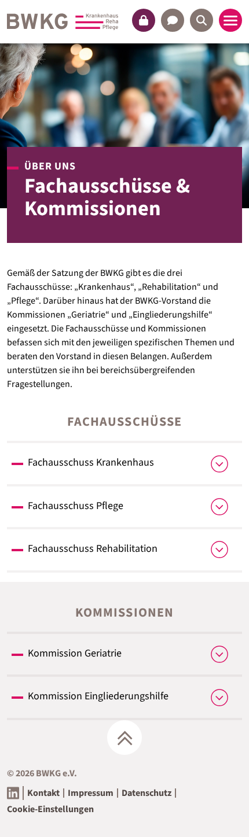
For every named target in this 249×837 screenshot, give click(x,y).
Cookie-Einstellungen (50, 809)
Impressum (90, 793)
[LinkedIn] (13, 793)
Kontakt (43, 793)
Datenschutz (146, 793)
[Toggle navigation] (230, 20)
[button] (143, 20)
